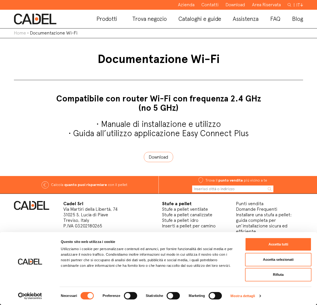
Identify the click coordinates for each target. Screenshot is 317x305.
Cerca (290, 4)
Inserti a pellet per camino (189, 226)
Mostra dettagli (242, 296)
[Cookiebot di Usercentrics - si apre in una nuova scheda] (30, 295)
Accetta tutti (278, 244)
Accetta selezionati (278, 259)
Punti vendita (249, 203)
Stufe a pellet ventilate (185, 209)
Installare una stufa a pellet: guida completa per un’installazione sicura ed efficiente (264, 223)
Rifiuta (278, 275)
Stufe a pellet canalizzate (187, 214)
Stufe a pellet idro (180, 220)
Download (158, 157)
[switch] (130, 295)
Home (20, 33)
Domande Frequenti (256, 209)
